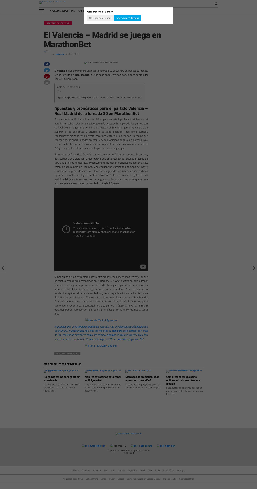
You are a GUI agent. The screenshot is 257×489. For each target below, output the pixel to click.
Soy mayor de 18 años (127, 18)
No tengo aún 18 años (100, 18)
